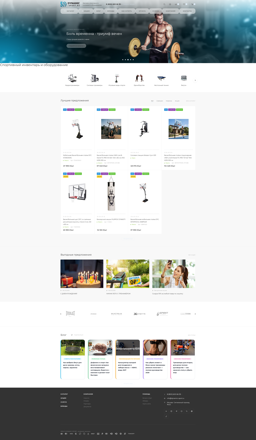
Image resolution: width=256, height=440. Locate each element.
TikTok (166, 416)
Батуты (183, 85)
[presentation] (61, 314)
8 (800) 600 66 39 (113, 4)
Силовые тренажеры (94, 85)
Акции (63, 398)
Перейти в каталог (76, 46)
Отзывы (86, 401)
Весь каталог (190, 101)
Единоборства (139, 85)
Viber (186, 411)
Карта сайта (147, 404)
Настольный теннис (161, 85)
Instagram (171, 411)
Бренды (64, 406)
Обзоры (145, 401)
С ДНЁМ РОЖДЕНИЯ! (68, 294)
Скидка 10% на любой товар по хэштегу (167, 294)
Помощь (146, 394)
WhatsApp (192, 411)
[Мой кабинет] (170, 4)
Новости (86, 398)
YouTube (181, 411)
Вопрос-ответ (147, 398)
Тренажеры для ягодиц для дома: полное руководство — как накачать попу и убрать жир (182, 368)
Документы (87, 406)
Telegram (176, 411)
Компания (88, 394)
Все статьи (191, 335)
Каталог (64, 394)
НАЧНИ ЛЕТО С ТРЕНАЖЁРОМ (118, 294)
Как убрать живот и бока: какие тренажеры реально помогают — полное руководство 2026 (155, 368)
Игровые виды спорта (117, 85)
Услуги (64, 402)
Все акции (191, 255)
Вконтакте (166, 411)
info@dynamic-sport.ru (175, 398)
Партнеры (87, 404)
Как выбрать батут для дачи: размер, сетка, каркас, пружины (72, 365)
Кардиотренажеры (72, 85)
